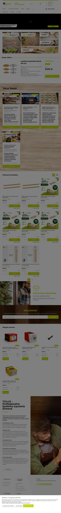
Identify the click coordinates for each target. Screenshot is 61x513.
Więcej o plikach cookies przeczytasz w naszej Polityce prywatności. (16, 502)
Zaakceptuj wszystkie (28, 505)
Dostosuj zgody (19, 505)
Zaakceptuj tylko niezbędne (8, 505)
